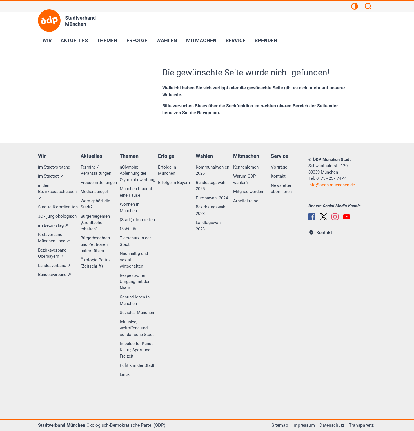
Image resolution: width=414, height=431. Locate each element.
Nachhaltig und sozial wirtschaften (134, 260)
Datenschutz (331, 425)
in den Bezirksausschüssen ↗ (57, 192)
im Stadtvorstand (54, 167)
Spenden (266, 40)
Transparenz (361, 425)
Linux (125, 374)
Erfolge (136, 40)
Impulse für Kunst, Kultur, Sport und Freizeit (136, 350)
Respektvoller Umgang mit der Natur (135, 282)
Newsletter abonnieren (281, 188)
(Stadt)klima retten (137, 219)
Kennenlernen (246, 167)
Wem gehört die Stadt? (95, 204)
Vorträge (279, 167)
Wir (47, 40)
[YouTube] (346, 216)
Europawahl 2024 (212, 198)
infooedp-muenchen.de (331, 184)
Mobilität (128, 229)
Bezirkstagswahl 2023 (211, 210)
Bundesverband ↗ (54, 274)
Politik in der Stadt (137, 365)
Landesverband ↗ (54, 265)
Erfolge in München (167, 170)
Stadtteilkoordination (58, 207)
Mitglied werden (248, 191)
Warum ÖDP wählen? (244, 179)
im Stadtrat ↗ (51, 176)
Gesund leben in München (135, 300)
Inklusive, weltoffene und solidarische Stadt (137, 328)
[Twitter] (323, 216)
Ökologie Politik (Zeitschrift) (96, 263)
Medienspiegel (94, 191)
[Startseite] (49, 20)
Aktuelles (74, 40)
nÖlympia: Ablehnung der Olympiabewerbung (137, 173)
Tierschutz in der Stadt (135, 241)
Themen (107, 40)
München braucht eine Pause (136, 192)
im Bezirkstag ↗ (53, 225)
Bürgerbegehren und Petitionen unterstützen (95, 244)
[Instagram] (335, 216)
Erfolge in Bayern (174, 182)
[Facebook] (311, 216)
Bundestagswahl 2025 (211, 186)
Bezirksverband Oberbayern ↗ (52, 253)
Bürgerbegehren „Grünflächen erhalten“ (95, 223)
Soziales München (137, 312)
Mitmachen (201, 40)
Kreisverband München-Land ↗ (54, 238)
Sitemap (279, 425)
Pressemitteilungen (99, 182)
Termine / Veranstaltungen (96, 170)
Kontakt (278, 176)
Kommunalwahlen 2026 (212, 170)
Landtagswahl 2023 (209, 226)
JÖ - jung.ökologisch (57, 216)
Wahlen (166, 40)
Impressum (304, 425)
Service (236, 40)
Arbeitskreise (245, 200)
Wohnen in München (129, 207)
